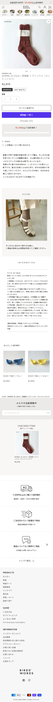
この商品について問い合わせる (17, 145)
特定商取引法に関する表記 (14, 640)
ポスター (6, 576)
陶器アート (7, 583)
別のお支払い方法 (26, 121)
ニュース (6, 658)
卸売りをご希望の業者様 (13, 651)
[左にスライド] (22, 71)
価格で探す (7, 601)
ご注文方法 (7, 612)
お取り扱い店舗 (9, 647)
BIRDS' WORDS (22, 699)
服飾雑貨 (6, 587)
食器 (5, 580)
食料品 (5, 594)
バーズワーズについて (12, 633)
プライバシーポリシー (12, 644)
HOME (4, 396)
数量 (3, 94)
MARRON (7, 89)
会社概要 (6, 637)
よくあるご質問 (9, 619)
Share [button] (7, 141)
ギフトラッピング (10, 615)
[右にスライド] (30, 71)
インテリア (7, 590)
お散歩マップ (8, 661)
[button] (3, 7)
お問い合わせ (8, 654)
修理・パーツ (8, 597)
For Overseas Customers (14, 622)
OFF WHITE (20, 89)
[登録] (48, 413)
